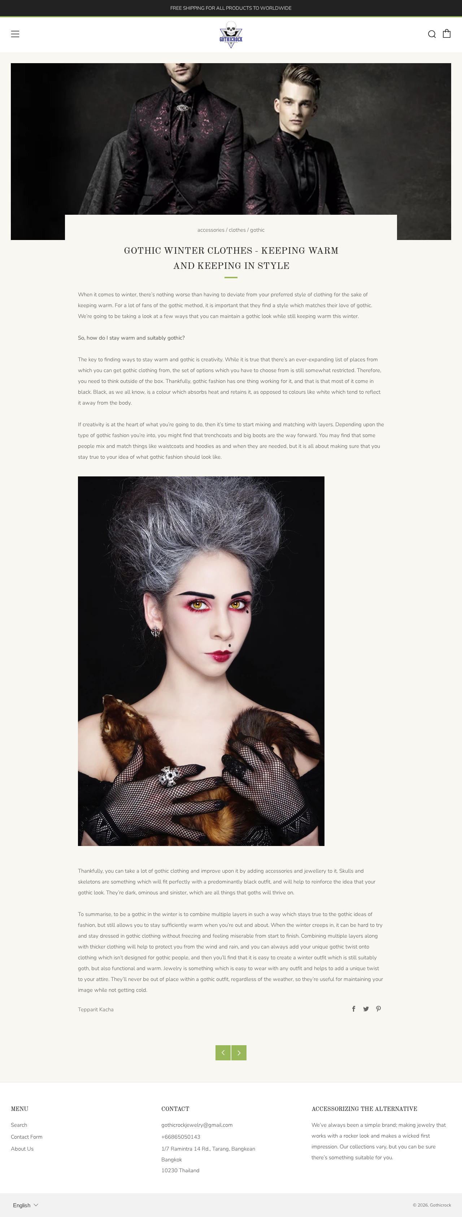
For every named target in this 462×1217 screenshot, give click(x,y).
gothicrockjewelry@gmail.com (197, 1125)
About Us (22, 1148)
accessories (211, 230)
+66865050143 (180, 1136)
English (21, 1205)
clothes (237, 230)
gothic (257, 230)
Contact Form (27, 1136)
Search (19, 1125)
